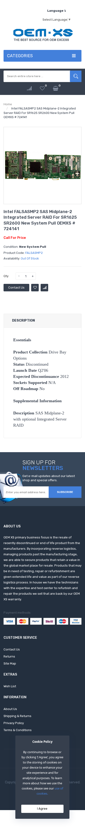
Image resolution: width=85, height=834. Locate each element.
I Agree (42, 808)
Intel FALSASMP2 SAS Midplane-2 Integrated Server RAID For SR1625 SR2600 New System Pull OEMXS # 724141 (40, 113)
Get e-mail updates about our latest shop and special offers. (48, 478)
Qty (6, 276)
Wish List (10, 686)
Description (23, 321)
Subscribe (65, 492)
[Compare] (29, 88)
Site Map (10, 663)
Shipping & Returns (17, 716)
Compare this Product (44, 287)
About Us (10, 709)
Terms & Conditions (18, 730)
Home (8, 104)
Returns (9, 656)
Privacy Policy (14, 723)
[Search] (75, 76)
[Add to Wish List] (35, 287)
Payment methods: (17, 612)
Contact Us (16, 287)
